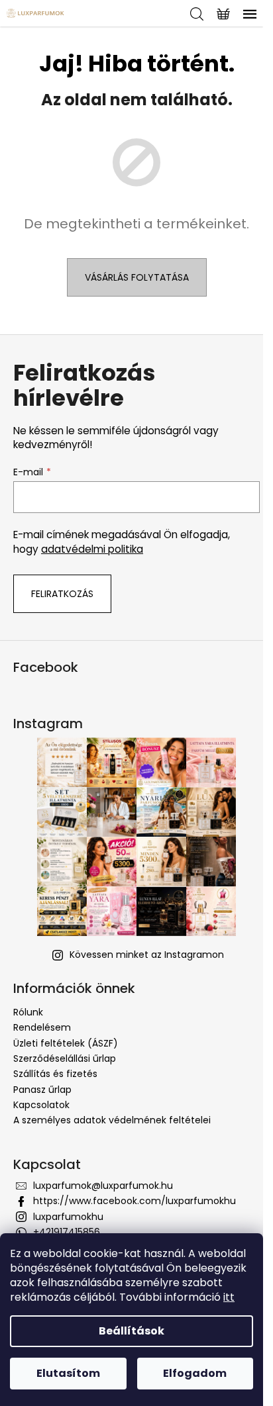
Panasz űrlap (42, 1089)
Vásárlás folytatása (137, 277)
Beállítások (131, 1330)
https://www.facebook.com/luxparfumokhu (134, 1200)
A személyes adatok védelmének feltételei (112, 1120)
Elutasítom (68, 1373)
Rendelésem (42, 1027)
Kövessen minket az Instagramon (147, 954)
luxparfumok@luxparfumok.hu (103, 1185)
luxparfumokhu (68, 1216)
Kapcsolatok (41, 1104)
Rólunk (28, 1012)
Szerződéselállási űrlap (64, 1058)
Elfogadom (195, 1373)
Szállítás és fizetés (55, 1073)
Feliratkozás (62, 593)
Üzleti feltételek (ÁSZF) (65, 1043)
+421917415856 (66, 1232)
